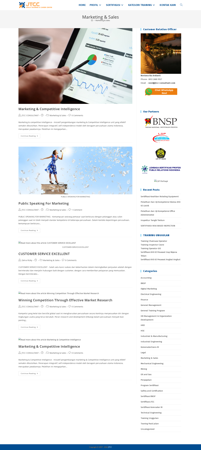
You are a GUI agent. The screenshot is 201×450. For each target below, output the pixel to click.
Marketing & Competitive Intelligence (49, 109)
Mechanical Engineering (152, 363)
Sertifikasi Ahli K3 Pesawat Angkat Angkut (160, 259)
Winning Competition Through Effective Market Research (65, 300)
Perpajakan (146, 380)
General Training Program (153, 310)
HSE (142, 330)
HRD (143, 325)
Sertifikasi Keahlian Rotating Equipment (160, 196)
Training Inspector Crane (152, 245)
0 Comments (77, 115)
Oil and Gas (146, 374)
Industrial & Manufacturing (154, 336)
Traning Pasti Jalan (150, 423)
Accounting (146, 278)
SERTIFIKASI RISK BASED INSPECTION (158, 226)
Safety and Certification (152, 391)
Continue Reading (30, 136)
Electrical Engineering (151, 294)
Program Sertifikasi (149, 385)
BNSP (143, 283)
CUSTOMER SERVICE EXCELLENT (44, 253)
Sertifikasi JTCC (147, 402)
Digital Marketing (149, 289)
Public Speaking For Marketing (43, 203)
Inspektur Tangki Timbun (153, 220)
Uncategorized (148, 429)
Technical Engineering (151, 412)
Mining (144, 369)
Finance (144, 299)
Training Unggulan (150, 418)
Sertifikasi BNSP (148, 396)
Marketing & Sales (102, 20)
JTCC (110, 447)
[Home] (92, 20)
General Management (151, 305)
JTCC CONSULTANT (30, 115)
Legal (143, 352)
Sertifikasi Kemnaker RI (152, 407)
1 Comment (77, 210)
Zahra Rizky (27, 260)
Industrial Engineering (151, 341)
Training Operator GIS (151, 248)
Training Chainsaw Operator (154, 241)
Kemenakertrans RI (150, 347)
